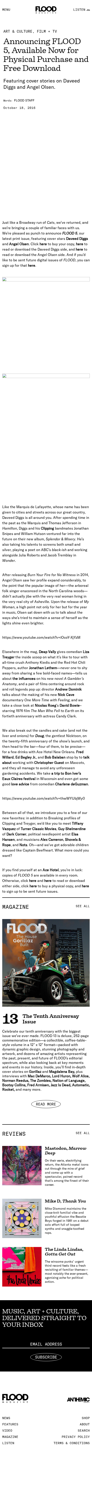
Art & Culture (17, 31)
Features (10, 1424)
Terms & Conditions (72, 1443)
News (6, 1418)
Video (7, 1431)
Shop (86, 1418)
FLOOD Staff (24, 100)
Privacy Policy (76, 1437)
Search (84, 1431)
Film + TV (47, 31)
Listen (8, 1443)
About (85, 1424)
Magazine (46, 906)
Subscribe (46, 1357)
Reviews (46, 1133)
